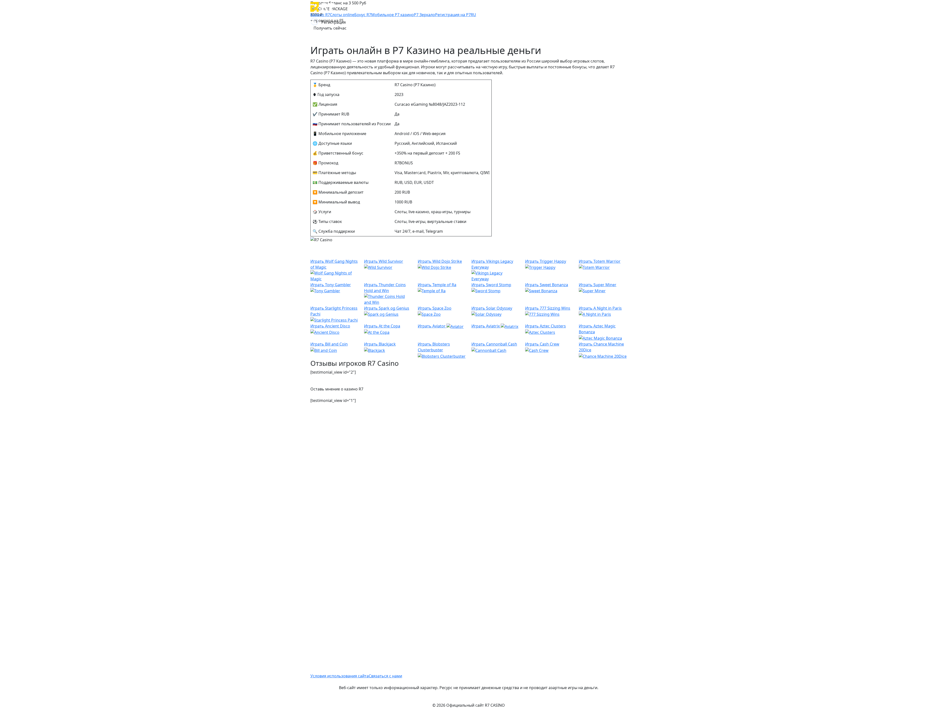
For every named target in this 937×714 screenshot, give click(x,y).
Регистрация (333, 22)
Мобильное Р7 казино (392, 14)
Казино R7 (320, 14)
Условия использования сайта (339, 676)
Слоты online (342, 14)
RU (473, 14)
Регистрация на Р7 (453, 14)
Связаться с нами (385, 676)
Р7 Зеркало (424, 14)
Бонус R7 (362, 14)
